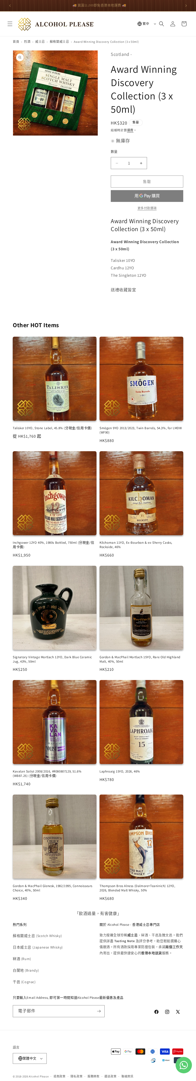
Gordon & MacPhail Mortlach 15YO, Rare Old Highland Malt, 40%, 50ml (140, 659)
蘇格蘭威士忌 (59, 42)
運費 (130, 130)
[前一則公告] (10, 5)
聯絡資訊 (127, 1076)
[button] (10, 23)
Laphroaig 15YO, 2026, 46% (120, 771)
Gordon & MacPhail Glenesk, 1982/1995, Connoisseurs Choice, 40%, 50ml (52, 888)
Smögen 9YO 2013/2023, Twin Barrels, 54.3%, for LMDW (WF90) (141, 430)
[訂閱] (98, 1011)
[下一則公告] (186, 5)
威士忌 (40, 42)
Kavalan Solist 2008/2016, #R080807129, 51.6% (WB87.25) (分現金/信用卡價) (47, 773)
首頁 (16, 42)
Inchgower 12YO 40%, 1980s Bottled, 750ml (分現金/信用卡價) (53, 544)
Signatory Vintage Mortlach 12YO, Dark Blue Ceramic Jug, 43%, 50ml (52, 659)
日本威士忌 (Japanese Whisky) (38, 947)
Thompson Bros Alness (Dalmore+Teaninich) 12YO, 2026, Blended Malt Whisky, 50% (137, 888)
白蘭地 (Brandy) (26, 970)
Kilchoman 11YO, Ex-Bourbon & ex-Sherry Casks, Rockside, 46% (136, 544)
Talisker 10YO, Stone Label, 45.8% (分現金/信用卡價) (52, 428)
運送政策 (110, 1076)
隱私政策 (76, 1076)
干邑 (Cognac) (24, 982)
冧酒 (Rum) (22, 958)
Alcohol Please (38, 1076)
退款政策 (60, 1076)
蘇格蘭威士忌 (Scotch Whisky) (37, 935)
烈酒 (27, 42)
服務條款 (94, 1076)
